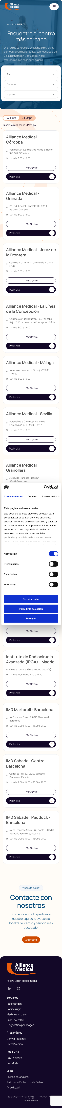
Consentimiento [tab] (13, 496)
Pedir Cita (13, 1051)
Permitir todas (31, 599)
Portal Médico (15, 1044)
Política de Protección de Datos (25, 1082)
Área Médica (14, 1032)
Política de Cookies (17, 1077)
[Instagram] (18, 988)
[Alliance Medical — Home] (13, 6)
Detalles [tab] (32, 496)
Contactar (31, 940)
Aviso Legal (13, 1087)
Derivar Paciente (16, 1039)
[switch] (53, 564)
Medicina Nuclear (17, 1014)
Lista (13, 118)
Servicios (12, 997)
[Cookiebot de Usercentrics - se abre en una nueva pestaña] (44, 487)
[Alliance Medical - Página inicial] (31, 969)
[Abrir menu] (54, 6)
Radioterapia (14, 1004)
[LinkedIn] (10, 988)
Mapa (29, 118)
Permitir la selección (31, 608)
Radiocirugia (14, 1009)
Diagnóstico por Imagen (20, 1025)
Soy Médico (13, 1063)
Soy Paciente (14, 1058)
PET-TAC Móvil (15, 1019)
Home (10, 24)
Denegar (31, 618)
